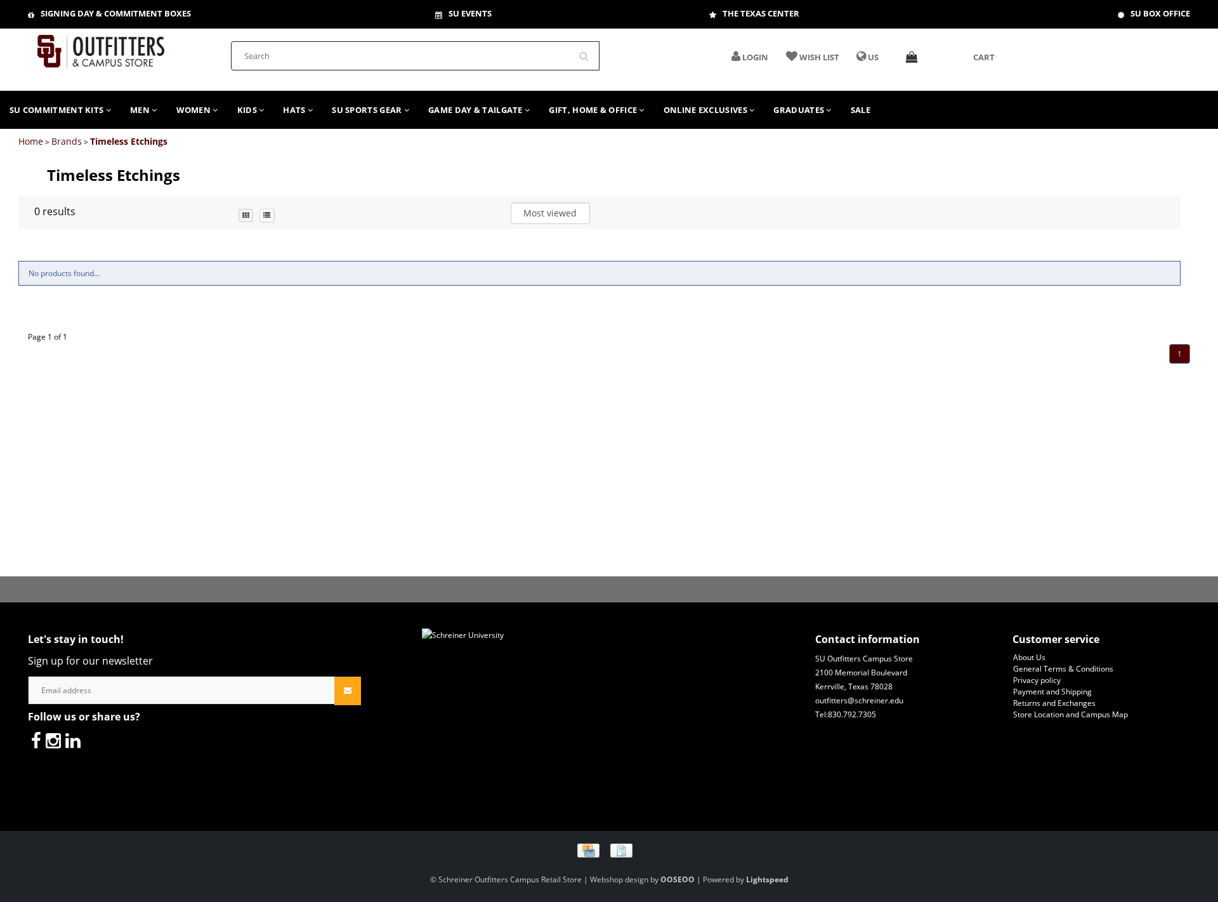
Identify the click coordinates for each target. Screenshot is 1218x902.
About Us (1029, 657)
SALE (860, 110)
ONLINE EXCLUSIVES (706, 110)
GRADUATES (799, 110)
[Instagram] (53, 740)
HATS (295, 110)
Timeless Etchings (128, 141)
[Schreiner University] (100, 47)
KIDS (248, 110)
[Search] (588, 51)
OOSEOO (677, 879)
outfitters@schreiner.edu (859, 700)
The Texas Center (761, 13)
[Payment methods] (609, 850)
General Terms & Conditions (1063, 668)
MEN (141, 110)
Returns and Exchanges (1054, 703)
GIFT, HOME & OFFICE (594, 110)
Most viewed (550, 213)
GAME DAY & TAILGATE (476, 110)
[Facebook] (36, 740)
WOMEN (194, 110)
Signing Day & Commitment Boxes (116, 13)
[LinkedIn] (73, 740)
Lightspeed (767, 879)
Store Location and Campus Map (1070, 714)
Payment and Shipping (1052, 691)
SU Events (470, 13)
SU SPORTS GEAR (368, 110)
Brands (66, 141)
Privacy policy (1037, 680)
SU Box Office (1160, 13)
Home (30, 141)
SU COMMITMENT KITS (58, 110)
